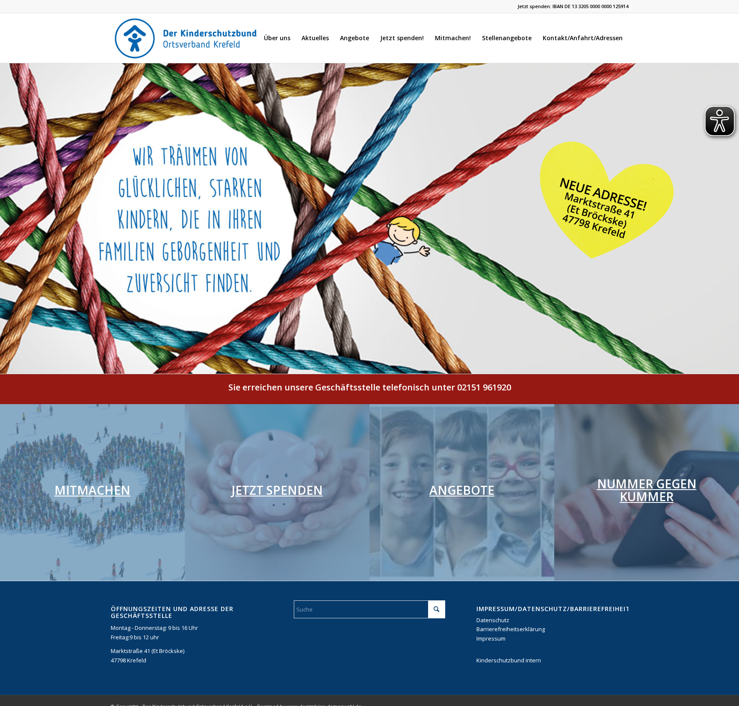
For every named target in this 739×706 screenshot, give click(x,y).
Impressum (490, 638)
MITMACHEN (92, 490)
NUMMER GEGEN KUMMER (647, 490)
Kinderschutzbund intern (508, 660)
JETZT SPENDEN (277, 490)
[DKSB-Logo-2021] (186, 38)
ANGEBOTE (461, 490)
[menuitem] (277, 38)
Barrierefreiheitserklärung (510, 629)
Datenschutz (492, 620)
